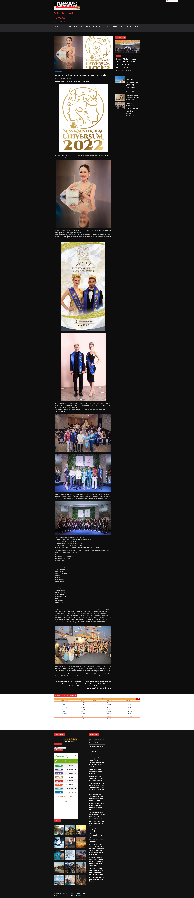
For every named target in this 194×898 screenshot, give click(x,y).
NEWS (56, 30)
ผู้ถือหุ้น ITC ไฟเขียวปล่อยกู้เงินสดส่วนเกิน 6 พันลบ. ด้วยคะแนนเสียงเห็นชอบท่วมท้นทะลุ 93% (96, 741)
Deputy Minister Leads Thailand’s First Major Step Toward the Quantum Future (126, 63)
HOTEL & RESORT (103, 26)
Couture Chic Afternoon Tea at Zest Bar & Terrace (132, 96)
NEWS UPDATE (58, 71)
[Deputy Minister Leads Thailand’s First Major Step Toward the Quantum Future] (127, 46)
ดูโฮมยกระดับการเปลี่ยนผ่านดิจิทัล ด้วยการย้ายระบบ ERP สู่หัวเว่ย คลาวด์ (96, 771)
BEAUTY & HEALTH (78, 26)
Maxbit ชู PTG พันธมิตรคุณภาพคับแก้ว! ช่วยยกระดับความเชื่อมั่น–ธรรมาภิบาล (96, 879)
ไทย (56, 747)
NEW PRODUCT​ (134, 26)
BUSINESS (57, 26)
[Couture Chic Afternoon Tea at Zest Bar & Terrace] (120, 97)
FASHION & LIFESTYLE (91, 26)
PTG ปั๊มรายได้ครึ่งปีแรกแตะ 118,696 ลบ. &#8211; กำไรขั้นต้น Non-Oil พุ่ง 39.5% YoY (96, 778)
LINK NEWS (94, 734)
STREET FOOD (124, 26)
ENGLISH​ (118, 55)
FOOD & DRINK (114, 26)
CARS (63, 26)
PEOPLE (70, 26)
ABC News (69, 78)
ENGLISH (62, 30)
